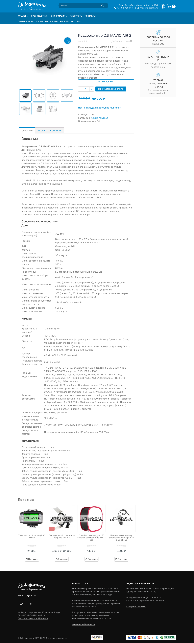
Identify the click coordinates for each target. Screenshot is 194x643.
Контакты (90, 16)
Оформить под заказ (111, 89)
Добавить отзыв (120, 41)
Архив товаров (44, 21)
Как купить (76, 16)
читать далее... (106, 81)
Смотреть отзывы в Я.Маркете (33, 618)
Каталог (22, 16)
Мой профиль (163, 6)
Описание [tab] (27, 130)
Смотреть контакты (136, 606)
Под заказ (33, 559)
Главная (21, 21)
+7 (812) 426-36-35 (126, 8)
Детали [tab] (41, 130)
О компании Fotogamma (83, 624)
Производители (39, 16)
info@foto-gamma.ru (148, 8)
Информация (58, 16)
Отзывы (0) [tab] (55, 130)
